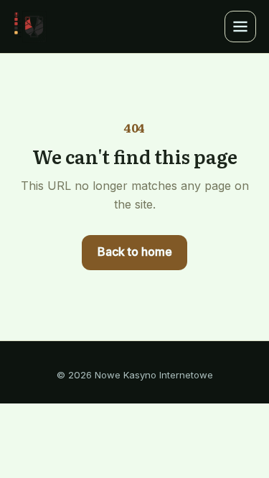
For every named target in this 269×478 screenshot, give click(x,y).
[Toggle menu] (240, 26)
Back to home (135, 251)
